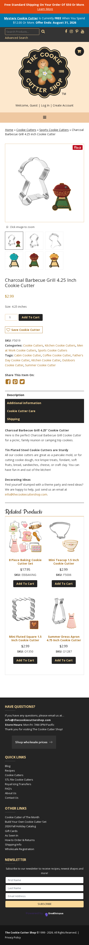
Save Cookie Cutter (25, 330)
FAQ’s (8, 788)
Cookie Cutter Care (21, 411)
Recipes (10, 770)
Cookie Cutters (26, 130)
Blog (7, 766)
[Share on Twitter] (22, 382)
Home (9, 130)
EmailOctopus (55, 914)
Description (15, 395)
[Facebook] (66, 31)
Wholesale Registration (19, 849)
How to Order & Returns (20, 840)
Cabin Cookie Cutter (27, 355)
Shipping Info (13, 844)
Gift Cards (11, 831)
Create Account (63, 105)
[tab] (44, 395)
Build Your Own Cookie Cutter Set (25, 822)
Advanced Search (16, 38)
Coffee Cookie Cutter (57, 355)
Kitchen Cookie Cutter (45, 360)
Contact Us (11, 797)
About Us (10, 793)
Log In (45, 105)
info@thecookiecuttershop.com (26, 494)
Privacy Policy (13, 937)
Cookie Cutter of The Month (22, 817)
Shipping (13, 419)
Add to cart (31, 317)
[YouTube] (82, 31)
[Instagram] (71, 31)
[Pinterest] (77, 31)
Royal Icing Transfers (18, 784)
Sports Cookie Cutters (54, 130)
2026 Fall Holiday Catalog (20, 826)
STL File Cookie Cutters (19, 779)
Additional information (24, 403)
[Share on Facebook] (8, 382)
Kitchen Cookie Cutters (60, 345)
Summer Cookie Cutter (40, 365)
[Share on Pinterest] (15, 382)
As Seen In (11, 835)
